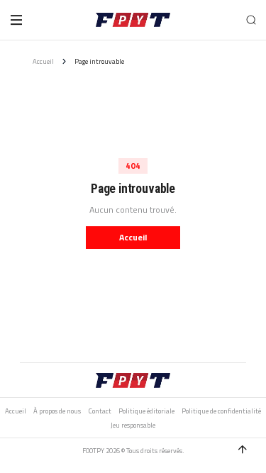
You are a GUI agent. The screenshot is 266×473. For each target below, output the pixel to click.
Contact (100, 411)
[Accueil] (133, 20)
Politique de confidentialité (221, 411)
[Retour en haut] (243, 450)
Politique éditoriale (146, 411)
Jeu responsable (133, 425)
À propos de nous (57, 411)
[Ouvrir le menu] (16, 19)
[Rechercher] (251, 19)
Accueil (43, 61)
